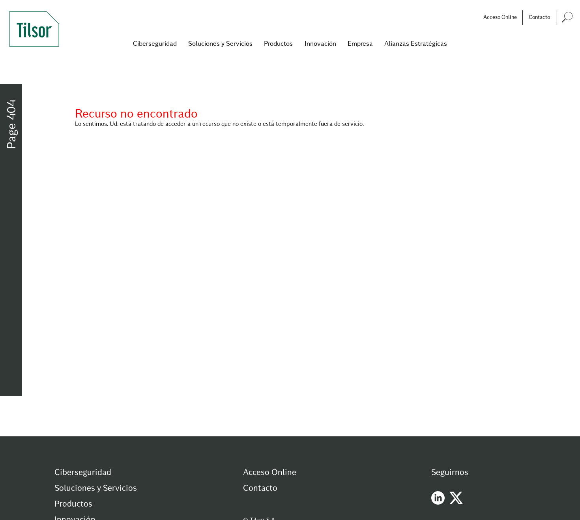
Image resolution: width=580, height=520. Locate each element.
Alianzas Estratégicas (415, 43)
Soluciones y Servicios (220, 43)
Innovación (320, 43)
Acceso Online (500, 17)
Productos (278, 43)
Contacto (539, 17)
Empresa (360, 43)
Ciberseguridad (155, 43)
